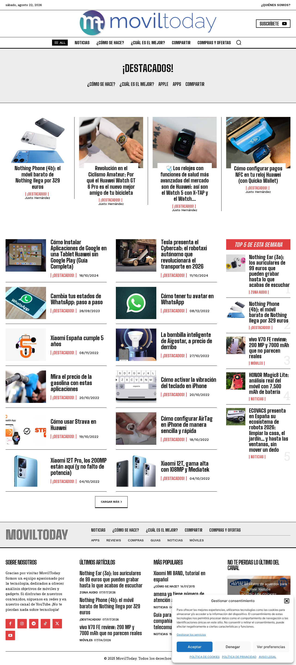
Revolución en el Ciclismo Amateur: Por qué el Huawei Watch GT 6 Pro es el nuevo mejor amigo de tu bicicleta (111, 180)
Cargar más (110, 501)
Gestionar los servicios (191, 634)
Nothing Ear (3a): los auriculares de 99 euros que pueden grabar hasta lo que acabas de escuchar (269, 271)
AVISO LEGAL (267, 657)
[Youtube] (10, 635)
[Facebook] (10, 623)
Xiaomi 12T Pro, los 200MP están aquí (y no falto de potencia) (79, 466)
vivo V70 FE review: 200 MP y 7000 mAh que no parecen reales (269, 347)
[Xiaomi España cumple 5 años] (26, 345)
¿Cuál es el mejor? (137, 84)
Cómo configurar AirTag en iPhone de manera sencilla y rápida (187, 424)
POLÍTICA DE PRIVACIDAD (239, 657)
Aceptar (194, 647)
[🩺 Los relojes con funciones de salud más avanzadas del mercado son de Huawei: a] (185, 142)
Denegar (233, 647)
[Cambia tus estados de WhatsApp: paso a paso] (26, 303)
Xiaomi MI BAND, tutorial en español (179, 576)
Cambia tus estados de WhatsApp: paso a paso (77, 299)
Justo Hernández (37, 198)
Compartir (194, 84)
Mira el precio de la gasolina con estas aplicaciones (71, 382)
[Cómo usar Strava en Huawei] (26, 428)
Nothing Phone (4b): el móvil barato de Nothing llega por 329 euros (38, 177)
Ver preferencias (271, 647)
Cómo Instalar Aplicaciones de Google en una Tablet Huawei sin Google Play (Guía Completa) (79, 254)
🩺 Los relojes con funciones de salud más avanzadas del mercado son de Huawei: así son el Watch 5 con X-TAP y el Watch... (184, 183)
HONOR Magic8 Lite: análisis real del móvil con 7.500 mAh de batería (269, 383)
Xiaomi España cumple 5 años (77, 341)
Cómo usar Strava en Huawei (73, 424)
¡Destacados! (37, 194)
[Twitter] (57, 623)
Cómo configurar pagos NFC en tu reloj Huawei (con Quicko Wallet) (258, 174)
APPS (177, 84)
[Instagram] (22, 623)
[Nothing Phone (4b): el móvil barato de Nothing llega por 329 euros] (38, 142)
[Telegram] (34, 623)
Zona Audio (259, 292)
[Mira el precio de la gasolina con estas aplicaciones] (26, 386)
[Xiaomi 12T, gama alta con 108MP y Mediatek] (136, 470)
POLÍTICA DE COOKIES (205, 657)
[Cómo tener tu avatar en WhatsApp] (136, 303)
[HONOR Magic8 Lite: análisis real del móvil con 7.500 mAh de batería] (235, 381)
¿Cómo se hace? (101, 84)
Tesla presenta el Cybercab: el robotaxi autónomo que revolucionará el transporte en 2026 (184, 254)
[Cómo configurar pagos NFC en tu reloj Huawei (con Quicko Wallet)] (258, 142)
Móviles (257, 363)
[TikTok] (45, 623)
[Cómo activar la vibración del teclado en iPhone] (136, 386)
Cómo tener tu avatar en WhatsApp (187, 299)
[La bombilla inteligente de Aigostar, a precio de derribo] (136, 345)
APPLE (163, 84)
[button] (286, 601)
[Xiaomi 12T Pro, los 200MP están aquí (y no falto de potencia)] (26, 470)
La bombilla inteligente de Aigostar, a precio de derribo (186, 340)
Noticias (257, 399)
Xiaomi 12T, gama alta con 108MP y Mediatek (185, 466)
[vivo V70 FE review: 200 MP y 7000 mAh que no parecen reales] (235, 345)
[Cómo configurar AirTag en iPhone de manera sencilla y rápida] (136, 428)
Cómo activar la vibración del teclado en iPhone (188, 382)
